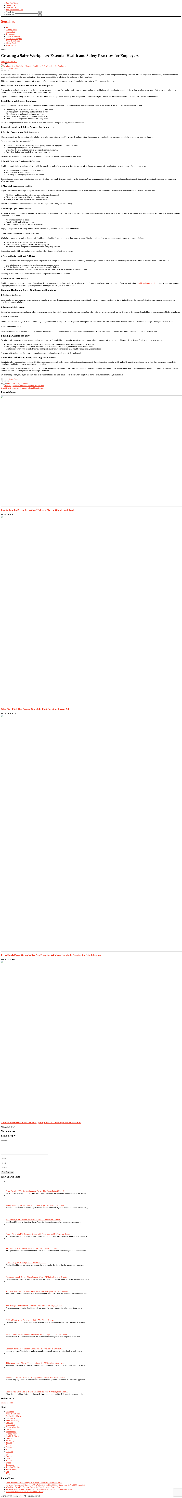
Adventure (10, 1412)
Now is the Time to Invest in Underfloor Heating (25, 1492)
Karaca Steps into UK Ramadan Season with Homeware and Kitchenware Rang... (38, 1234)
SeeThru (8, 21)
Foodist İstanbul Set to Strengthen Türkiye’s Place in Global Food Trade (38, 510)
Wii (7, 1472)
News (8, 1445)
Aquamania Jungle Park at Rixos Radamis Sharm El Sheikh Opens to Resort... (36, 1277)
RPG (8, 1458)
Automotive (10, 1418)
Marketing (10, 1440)
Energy (9, 1429)
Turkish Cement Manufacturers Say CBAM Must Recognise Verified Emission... (37, 1291)
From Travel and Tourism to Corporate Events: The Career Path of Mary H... (36, 1191)
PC (7, 1449)
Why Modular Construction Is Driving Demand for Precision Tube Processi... (36, 1377)
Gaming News (11, 30)
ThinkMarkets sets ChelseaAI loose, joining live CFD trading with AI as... (35, 1363)
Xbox (8, 1474)
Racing (9, 1456)
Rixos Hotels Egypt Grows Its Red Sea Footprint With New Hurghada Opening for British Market (51, 955)
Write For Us (11, 7)
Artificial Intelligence (14, 39)
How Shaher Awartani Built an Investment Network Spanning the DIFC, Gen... (37, 1334)
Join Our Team (12, 3)
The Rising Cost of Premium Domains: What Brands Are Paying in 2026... (35, 1306)
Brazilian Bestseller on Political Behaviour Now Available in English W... (34, 1349)
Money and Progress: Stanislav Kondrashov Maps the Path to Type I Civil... (35, 1205)
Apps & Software (13, 41)
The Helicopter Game (14, 10)
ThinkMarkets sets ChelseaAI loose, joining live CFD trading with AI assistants (41, 1122)
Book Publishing (12, 1420)
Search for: (10, 12)
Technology (10, 34)
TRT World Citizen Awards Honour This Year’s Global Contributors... (33, 1248)
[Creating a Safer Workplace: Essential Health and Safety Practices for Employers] (33, 66)
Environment (11, 1432)
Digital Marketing (13, 36)
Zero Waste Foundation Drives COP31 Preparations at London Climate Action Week (39, 1489)
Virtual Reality (11, 43)
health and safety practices (17, 383)
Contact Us (10, 5)
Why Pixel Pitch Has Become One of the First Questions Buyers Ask (35, 709)
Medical (9, 1443)
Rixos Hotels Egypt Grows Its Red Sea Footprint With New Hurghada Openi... (37, 1392)
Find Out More (7, 1403)
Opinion (9, 1447)
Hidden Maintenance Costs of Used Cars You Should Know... (30, 1320)
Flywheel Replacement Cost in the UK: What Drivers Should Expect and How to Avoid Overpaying (45, 1485)
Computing (10, 32)
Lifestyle (9, 1438)
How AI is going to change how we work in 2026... (26, 1263)
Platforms (9, 1452)
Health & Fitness (12, 1436)
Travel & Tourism (13, 1467)
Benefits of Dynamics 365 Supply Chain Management (22, 388)
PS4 (7, 1454)
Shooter (9, 1460)
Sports (8, 1463)
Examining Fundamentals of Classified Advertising (24, 386)
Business (4, 62)
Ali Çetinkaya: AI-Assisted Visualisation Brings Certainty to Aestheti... (33, 1220)
